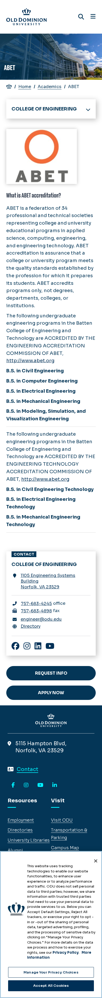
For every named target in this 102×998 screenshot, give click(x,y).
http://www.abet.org (30, 361)
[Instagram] (26, 785)
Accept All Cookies (51, 985)
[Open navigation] (93, 16)
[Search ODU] (81, 16)
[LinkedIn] (54, 785)
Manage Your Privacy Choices (51, 972)
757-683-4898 (36, 611)
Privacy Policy (66, 952)
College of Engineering (44, 109)
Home (24, 86)
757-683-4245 (36, 603)
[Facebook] (13, 785)
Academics (49, 86)
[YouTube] (40, 785)
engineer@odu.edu (41, 619)
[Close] (95, 861)
